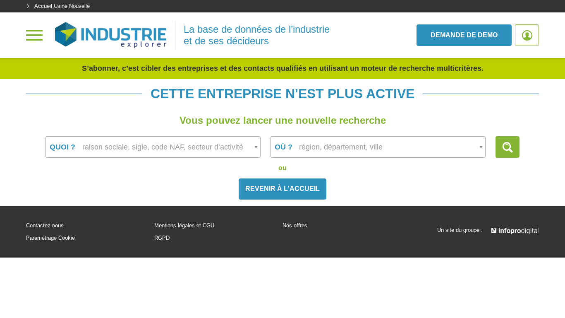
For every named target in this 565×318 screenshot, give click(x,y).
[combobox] (153, 147)
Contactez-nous (45, 226)
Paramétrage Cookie (50, 238)
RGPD (162, 238)
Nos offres (294, 226)
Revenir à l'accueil (282, 188)
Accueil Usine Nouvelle (62, 6)
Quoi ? (62, 147)
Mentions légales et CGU (184, 226)
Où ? (283, 147)
